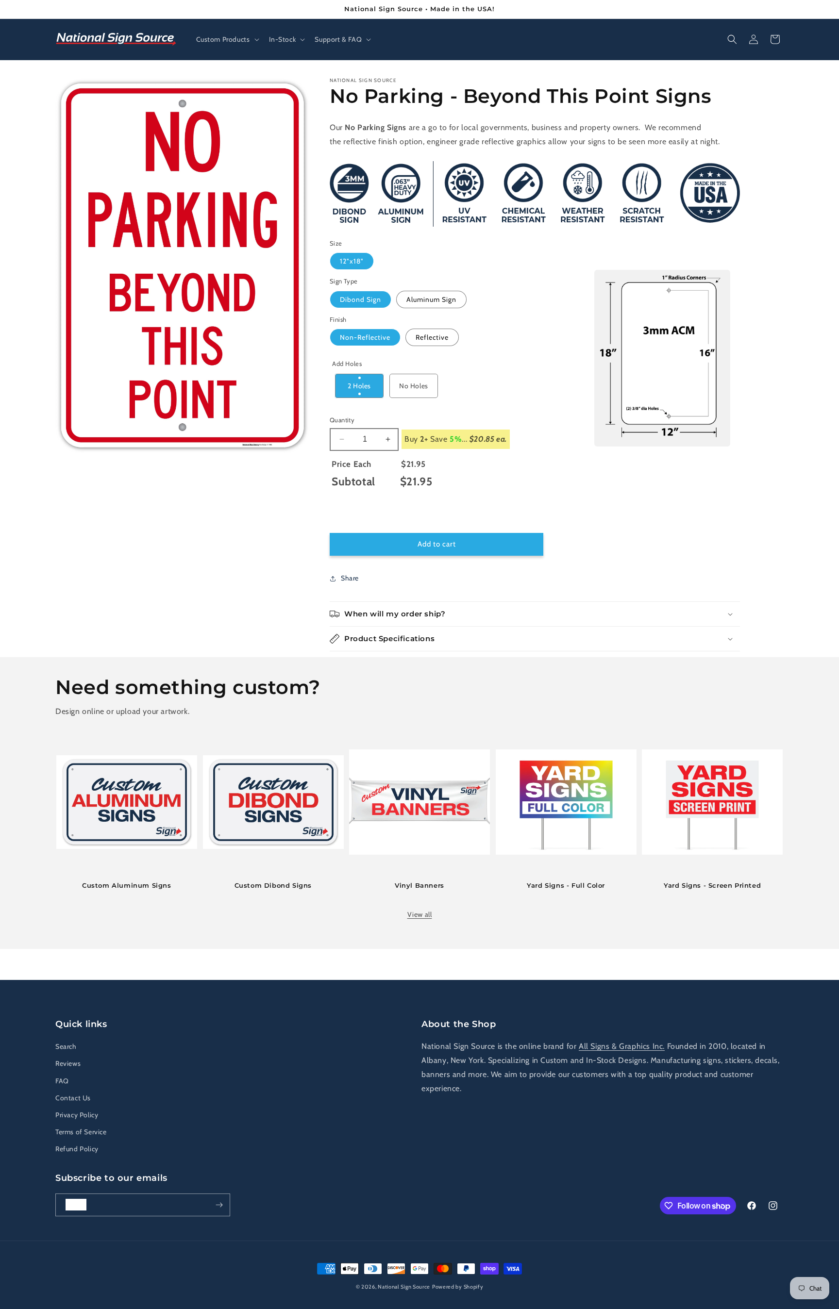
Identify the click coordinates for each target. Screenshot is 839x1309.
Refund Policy (77, 1148)
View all (419, 914)
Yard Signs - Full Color (566, 885)
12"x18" (352, 261)
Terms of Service (81, 1131)
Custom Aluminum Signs (126, 885)
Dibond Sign (360, 299)
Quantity (342, 420)
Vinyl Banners (419, 885)
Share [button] (350, 578)
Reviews (68, 1063)
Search (66, 1046)
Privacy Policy (76, 1114)
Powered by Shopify (458, 1286)
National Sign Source (404, 1286)
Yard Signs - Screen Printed (712, 885)
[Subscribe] (219, 1204)
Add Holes (347, 363)
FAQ (62, 1081)
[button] (226, 39)
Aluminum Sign (431, 299)
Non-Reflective (365, 337)
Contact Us (73, 1098)
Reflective (432, 337)
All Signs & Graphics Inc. (622, 1046)
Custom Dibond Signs (273, 885)
